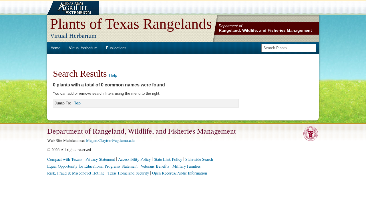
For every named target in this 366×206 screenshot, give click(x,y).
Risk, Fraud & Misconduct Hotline (75, 173)
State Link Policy (168, 159)
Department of (230, 26)
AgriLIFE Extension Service (72, 8)
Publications (116, 48)
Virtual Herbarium (83, 48)
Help (113, 75)
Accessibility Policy (134, 159)
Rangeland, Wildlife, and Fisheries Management (265, 30)
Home (55, 48)
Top (77, 103)
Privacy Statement (100, 159)
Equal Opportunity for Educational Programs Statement (92, 166)
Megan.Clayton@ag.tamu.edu (110, 140)
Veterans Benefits (155, 166)
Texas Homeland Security (128, 173)
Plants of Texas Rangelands (131, 23)
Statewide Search (199, 159)
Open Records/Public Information (179, 173)
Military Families (186, 166)
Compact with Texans (64, 159)
